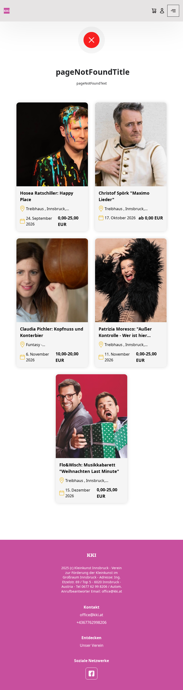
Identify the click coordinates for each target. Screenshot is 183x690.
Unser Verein (91, 645)
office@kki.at (91, 615)
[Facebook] (91, 673)
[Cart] (154, 11)
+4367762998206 (91, 622)
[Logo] (7, 11)
